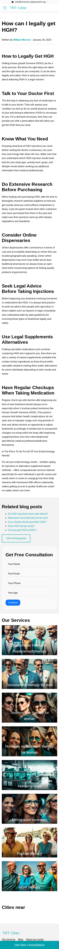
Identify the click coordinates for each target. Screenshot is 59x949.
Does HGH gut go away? (21, 526)
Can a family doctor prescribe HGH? (27, 522)
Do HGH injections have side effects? (28, 514)
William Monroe (22, 40)
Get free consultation (30, 945)
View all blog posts (16, 538)
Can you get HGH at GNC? (22, 530)
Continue (13, 602)
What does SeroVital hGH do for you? (28, 518)
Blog (20, 939)
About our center (35, 939)
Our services (8, 939)
